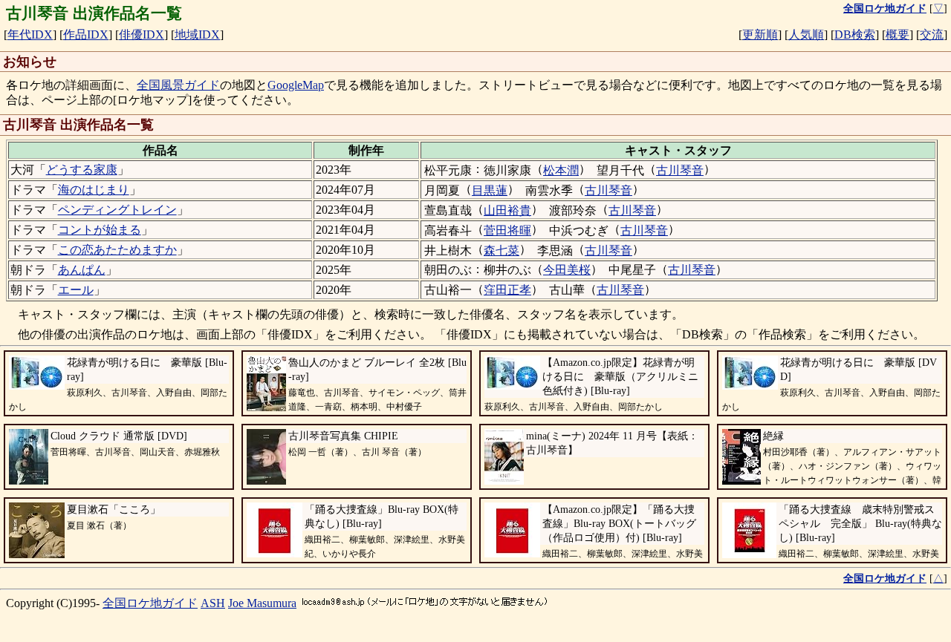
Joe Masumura (262, 603)
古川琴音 (680, 170)
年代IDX (30, 34)
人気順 (806, 34)
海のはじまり (93, 189)
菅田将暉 (507, 230)
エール (76, 290)
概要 (897, 34)
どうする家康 (81, 169)
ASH (213, 603)
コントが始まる (99, 229)
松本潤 (561, 170)
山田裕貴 (507, 210)
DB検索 (854, 34)
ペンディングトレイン (117, 209)
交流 (932, 34)
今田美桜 (567, 269)
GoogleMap (295, 85)
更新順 (760, 34)
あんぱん (82, 269)
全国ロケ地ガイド (150, 603)
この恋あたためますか (117, 249)
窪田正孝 (507, 290)
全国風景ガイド (178, 85)
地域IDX (197, 34)
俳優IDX (141, 34)
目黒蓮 (489, 190)
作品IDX (85, 34)
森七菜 (501, 250)
